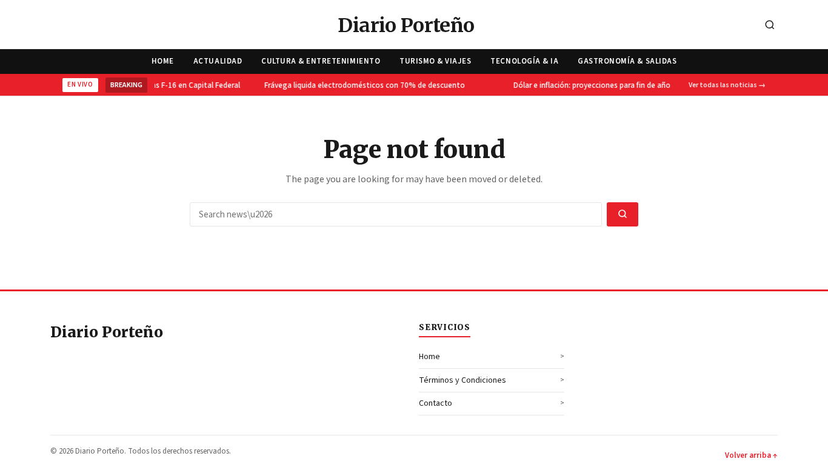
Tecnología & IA (524, 61)
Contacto (435, 403)
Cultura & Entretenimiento (320, 61)
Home (163, 61)
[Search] (770, 26)
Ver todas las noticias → (727, 85)
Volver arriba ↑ (751, 455)
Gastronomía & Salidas (627, 61)
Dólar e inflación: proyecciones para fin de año (590, 85)
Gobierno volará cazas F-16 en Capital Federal (160, 85)
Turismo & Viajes (435, 61)
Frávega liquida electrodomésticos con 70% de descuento (363, 85)
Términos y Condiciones (462, 380)
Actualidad (217, 61)
